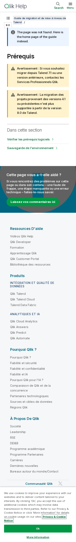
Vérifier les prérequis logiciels (28, 139)
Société (15, 426)
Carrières (16, 460)
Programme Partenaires (26, 454)
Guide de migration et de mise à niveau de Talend (39, 20)
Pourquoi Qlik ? (20, 357)
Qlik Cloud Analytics (23, 321)
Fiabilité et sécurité (23, 363)
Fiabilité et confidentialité (27, 368)
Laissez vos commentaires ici (33, 202)
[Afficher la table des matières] (8, 18)
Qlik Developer (20, 242)
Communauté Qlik (39, 484)
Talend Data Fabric (23, 305)
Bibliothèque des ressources (30, 264)
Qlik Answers (19, 327)
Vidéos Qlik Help (21, 236)
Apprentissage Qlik (23, 253)
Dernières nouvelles (24, 465)
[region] (38, 514)
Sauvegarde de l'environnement (30, 148)
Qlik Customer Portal (24, 259)
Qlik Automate (20, 338)
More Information (38, 537)
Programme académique (27, 449)
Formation (17, 247)
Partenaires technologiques (29, 396)
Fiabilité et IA (19, 374)
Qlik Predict (18, 332)
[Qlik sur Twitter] (60, 484)
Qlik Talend (18, 293)
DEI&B (14, 443)
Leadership (18, 432)
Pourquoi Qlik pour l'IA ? (26, 380)
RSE (12, 437)
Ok (38, 528)
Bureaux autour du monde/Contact (34, 471)
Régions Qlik (19, 407)
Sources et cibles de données (31, 401)
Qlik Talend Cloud (22, 299)
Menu (70, 7)
